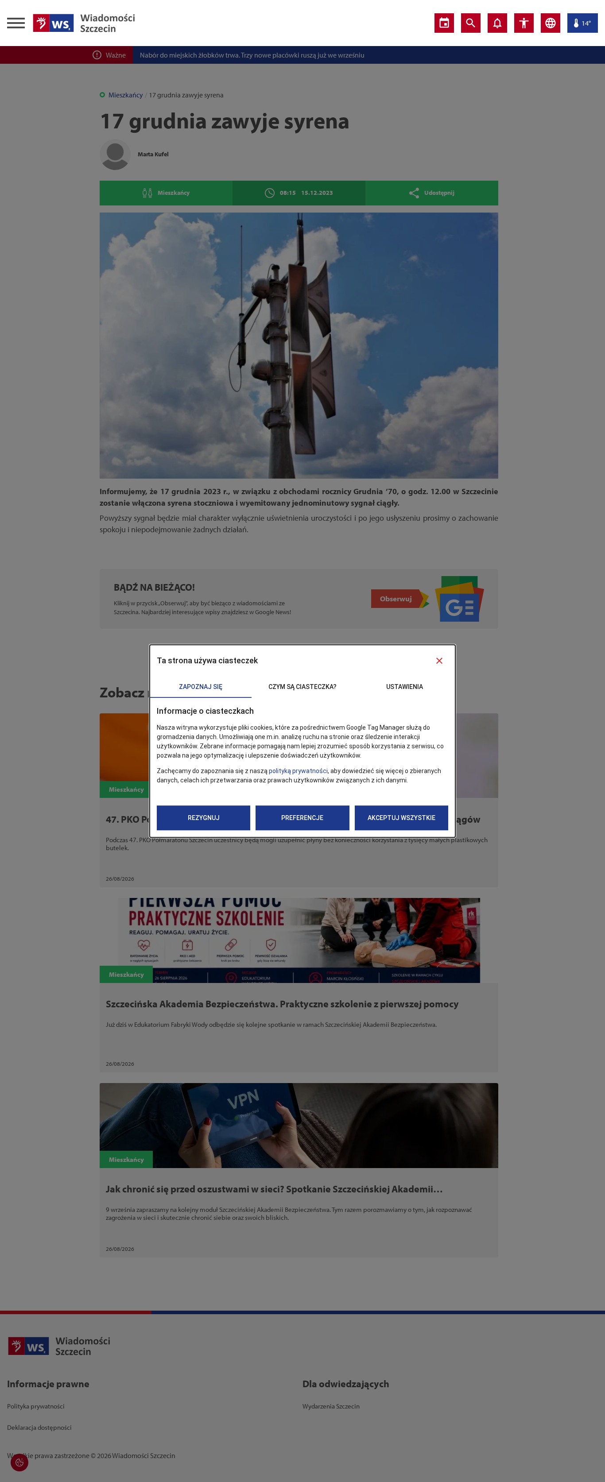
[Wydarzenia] (444, 23)
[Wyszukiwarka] (471, 23)
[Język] (550, 23)
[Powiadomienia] (497, 23)
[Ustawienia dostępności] (524, 23)
